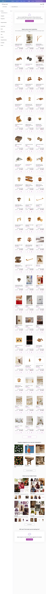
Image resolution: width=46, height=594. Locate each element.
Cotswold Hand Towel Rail (28, 265)
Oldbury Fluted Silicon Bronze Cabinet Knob (28, 245)
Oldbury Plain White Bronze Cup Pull (18, 165)
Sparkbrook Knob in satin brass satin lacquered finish (19, 185)
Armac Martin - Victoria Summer (29, 386)
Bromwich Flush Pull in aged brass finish (18, 105)
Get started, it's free (39, 1)
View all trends (29, 524)
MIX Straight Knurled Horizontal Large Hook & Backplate (40, 165)
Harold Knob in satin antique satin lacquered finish (19, 205)
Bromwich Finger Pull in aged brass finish (29, 85)
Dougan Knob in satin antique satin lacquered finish (39, 65)
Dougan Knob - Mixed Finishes (39, 245)
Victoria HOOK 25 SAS (28, 64)
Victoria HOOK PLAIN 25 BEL (39, 145)
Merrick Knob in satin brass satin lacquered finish (28, 105)
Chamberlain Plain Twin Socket (18, 346)
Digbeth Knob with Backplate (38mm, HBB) (18, 386)
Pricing (21, 1)
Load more (29, 436)
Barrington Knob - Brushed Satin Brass (39, 125)
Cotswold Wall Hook (28, 164)
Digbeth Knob (38, 265)
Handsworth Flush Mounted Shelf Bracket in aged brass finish (40, 44)
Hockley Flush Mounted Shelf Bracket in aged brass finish (18, 44)
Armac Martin (17, 66)
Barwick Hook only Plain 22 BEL (29, 145)
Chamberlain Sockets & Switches (29, 286)
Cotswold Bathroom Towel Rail (39, 205)
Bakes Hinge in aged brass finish (18, 65)
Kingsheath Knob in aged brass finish (29, 225)
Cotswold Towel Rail (18, 365)
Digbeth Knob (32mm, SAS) (18, 145)
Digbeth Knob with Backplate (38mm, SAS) (29, 125)
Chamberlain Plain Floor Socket (19, 125)
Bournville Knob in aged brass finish (18, 245)
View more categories (29, 470)
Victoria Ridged (27, 345)
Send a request (30, 539)
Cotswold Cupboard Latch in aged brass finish (39, 346)
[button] (4, 1)
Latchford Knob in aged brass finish (19, 85)
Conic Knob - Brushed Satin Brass (28, 205)
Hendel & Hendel (38, 126)
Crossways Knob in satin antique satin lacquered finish (19, 286)
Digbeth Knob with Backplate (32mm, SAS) (18, 265)
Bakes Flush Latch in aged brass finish (39, 105)
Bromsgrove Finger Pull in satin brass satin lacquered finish (19, 225)
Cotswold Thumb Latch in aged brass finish (40, 85)
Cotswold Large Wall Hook (39, 225)
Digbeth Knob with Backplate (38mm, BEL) (39, 185)
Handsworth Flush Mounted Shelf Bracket (29, 44)
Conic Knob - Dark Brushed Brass (28, 366)
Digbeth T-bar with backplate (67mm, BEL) (29, 185)
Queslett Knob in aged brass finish (39, 366)
